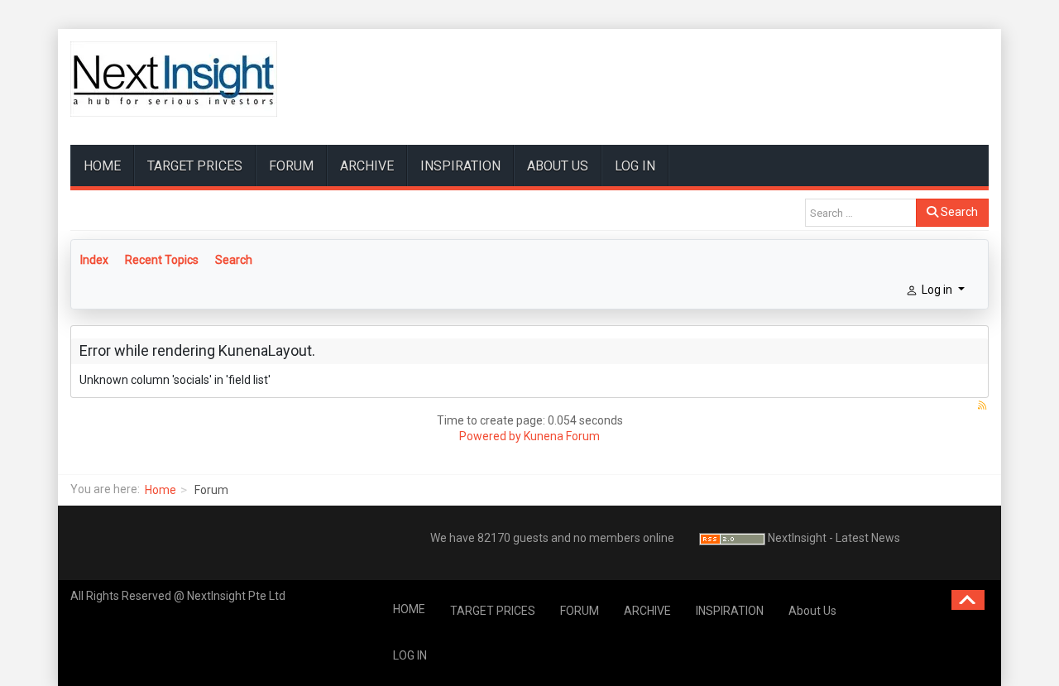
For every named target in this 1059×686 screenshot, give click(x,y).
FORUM (291, 166)
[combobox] (861, 213)
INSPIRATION (460, 166)
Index (94, 259)
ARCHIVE (367, 166)
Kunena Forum (562, 436)
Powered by (490, 436)
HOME (102, 166)
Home (160, 490)
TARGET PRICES (194, 166)
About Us (557, 166)
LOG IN (635, 166)
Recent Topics (162, 259)
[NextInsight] (173, 79)
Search (958, 211)
